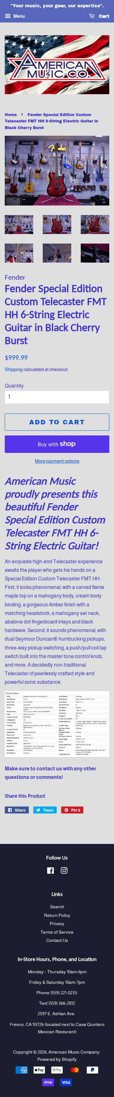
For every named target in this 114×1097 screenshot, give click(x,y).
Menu (18, 16)
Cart (103, 16)
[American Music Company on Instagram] (63, 872)
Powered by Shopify (57, 1059)
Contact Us (57, 940)
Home (11, 115)
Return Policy (57, 915)
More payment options (57, 461)
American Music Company (74, 1052)
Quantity (14, 386)
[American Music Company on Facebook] (50, 872)
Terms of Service (57, 932)
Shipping (13, 369)
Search (57, 906)
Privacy (57, 923)
